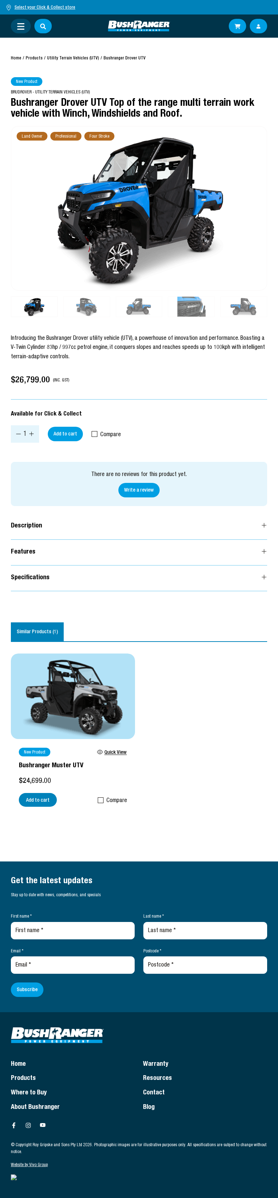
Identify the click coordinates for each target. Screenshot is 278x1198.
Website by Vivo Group (29, 1165)
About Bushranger (35, 1107)
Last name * (153, 916)
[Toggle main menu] (21, 26)
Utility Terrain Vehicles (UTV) (73, 58)
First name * (21, 916)
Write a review (139, 490)
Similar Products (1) (37, 632)
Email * (17, 951)
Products (34, 58)
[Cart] (237, 26)
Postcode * (152, 951)
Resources (157, 1078)
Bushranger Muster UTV (51, 766)
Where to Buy (29, 1093)
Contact (154, 1093)
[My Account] (258, 26)
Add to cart (65, 434)
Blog (149, 1107)
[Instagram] (28, 1125)
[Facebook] (14, 1125)
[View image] (139, 208)
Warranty (155, 1064)
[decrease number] (18, 434)
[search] (43, 26)
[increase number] (31, 434)
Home (16, 58)
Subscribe (27, 990)
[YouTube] (43, 1125)
